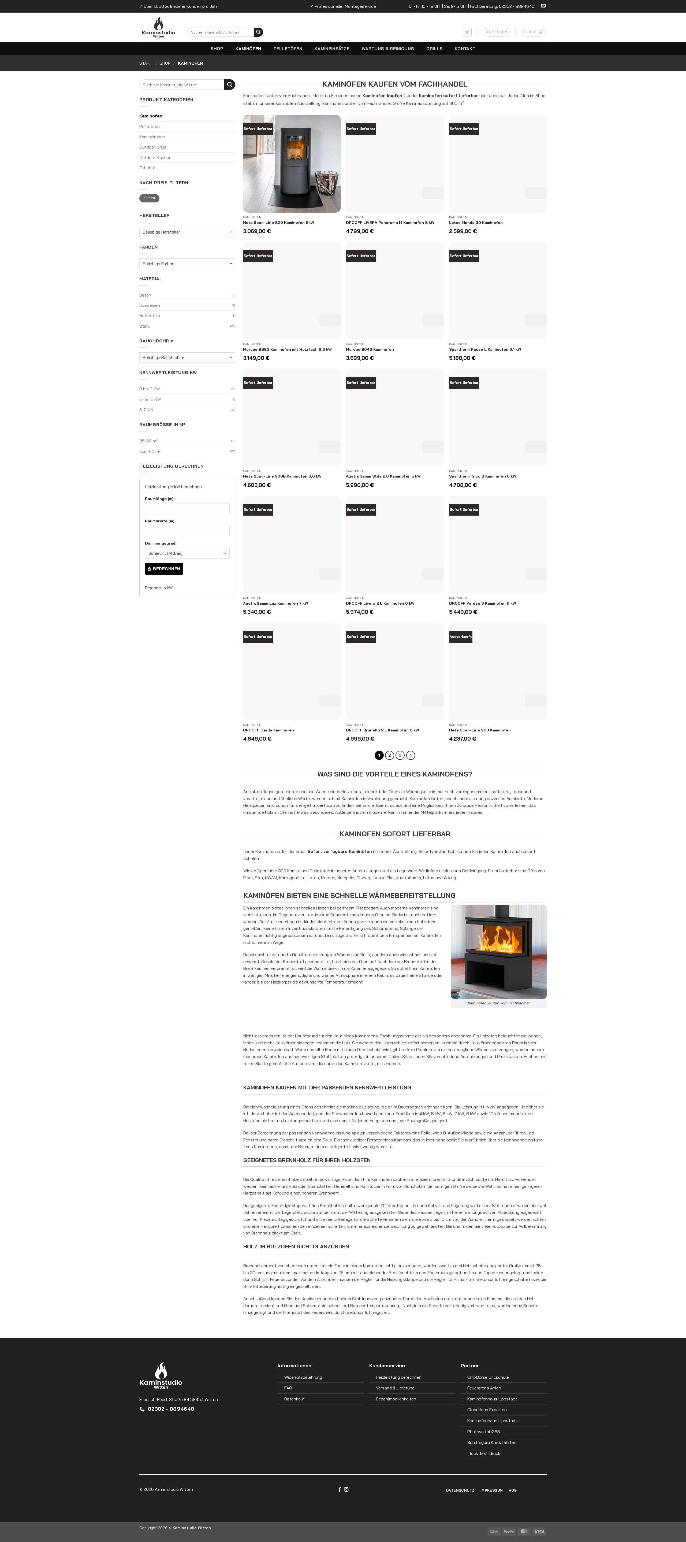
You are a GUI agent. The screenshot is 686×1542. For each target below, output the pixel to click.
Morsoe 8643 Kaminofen (370, 349)
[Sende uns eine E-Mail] (543, 6)
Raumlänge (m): (160, 498)
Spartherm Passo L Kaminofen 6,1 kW (485, 349)
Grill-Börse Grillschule (488, 1377)
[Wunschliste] (467, 32)
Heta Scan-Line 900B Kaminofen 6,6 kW (282, 476)
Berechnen (166, 568)
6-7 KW (146, 409)
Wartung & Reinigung (388, 48)
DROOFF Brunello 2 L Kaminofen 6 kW (382, 730)
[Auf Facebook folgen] (340, 1489)
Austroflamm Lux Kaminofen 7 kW (275, 603)
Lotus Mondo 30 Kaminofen (476, 222)
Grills (434, 48)
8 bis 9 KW (149, 388)
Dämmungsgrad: (160, 543)
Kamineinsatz (152, 136)
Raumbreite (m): (160, 521)
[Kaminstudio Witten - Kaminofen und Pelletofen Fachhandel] (176, 27)
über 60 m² (150, 451)
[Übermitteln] (258, 32)
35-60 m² (148, 440)
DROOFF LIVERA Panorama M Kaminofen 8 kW (390, 222)
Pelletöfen (288, 48)
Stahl (144, 326)
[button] (496, 32)
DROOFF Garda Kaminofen (268, 730)
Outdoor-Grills (152, 147)
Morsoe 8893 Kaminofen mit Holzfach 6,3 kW (287, 349)
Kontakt (465, 48)
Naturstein (149, 315)
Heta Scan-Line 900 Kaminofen (480, 730)
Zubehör (147, 167)
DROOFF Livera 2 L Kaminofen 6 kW (380, 603)
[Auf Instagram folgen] (346, 1489)
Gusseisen (149, 305)
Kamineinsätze (332, 48)
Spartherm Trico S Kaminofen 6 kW (482, 476)
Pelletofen (149, 126)
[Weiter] (410, 755)
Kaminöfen (248, 48)
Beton (145, 295)
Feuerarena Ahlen (484, 1388)
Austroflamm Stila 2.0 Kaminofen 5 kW (383, 476)
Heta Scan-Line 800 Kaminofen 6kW (278, 222)
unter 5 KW (150, 399)
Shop (217, 48)
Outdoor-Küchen (155, 157)
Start (145, 63)
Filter (149, 198)
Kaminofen (150, 116)
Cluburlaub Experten (487, 1409)
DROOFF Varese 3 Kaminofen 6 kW (482, 603)
